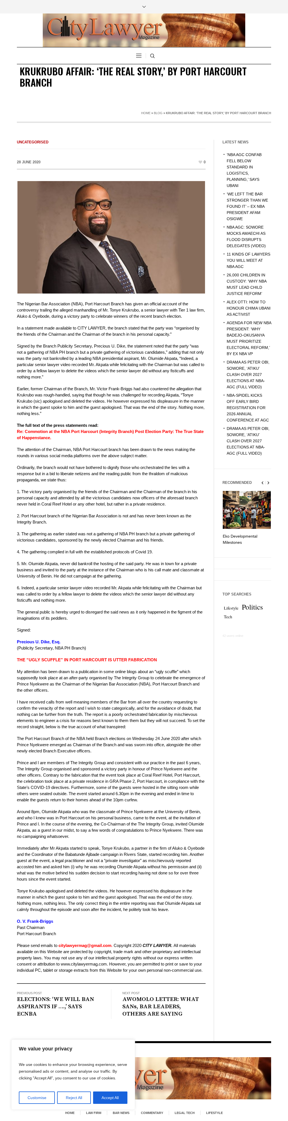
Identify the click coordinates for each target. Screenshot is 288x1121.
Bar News (121, 1113)
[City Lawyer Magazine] (144, 1078)
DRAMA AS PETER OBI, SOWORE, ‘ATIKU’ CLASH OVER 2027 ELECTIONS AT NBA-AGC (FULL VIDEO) (248, 374)
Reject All (74, 1097)
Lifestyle (231, 608)
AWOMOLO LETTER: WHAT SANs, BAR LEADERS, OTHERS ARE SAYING (160, 1007)
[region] (73, 1074)
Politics (252, 607)
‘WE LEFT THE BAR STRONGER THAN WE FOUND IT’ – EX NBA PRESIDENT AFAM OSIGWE (247, 206)
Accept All (110, 1097)
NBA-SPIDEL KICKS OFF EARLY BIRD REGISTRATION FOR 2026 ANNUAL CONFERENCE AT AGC (248, 407)
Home (145, 113)
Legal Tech (185, 1113)
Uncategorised (32, 142)
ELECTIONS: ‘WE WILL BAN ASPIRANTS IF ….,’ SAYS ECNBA (55, 1007)
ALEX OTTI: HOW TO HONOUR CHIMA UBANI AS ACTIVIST (249, 308)
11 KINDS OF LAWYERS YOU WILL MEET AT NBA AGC (248, 260)
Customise (37, 1097)
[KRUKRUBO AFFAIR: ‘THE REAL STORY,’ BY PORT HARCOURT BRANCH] (111, 236)
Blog (158, 113)
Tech (228, 616)
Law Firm (93, 1113)
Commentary (152, 1113)
